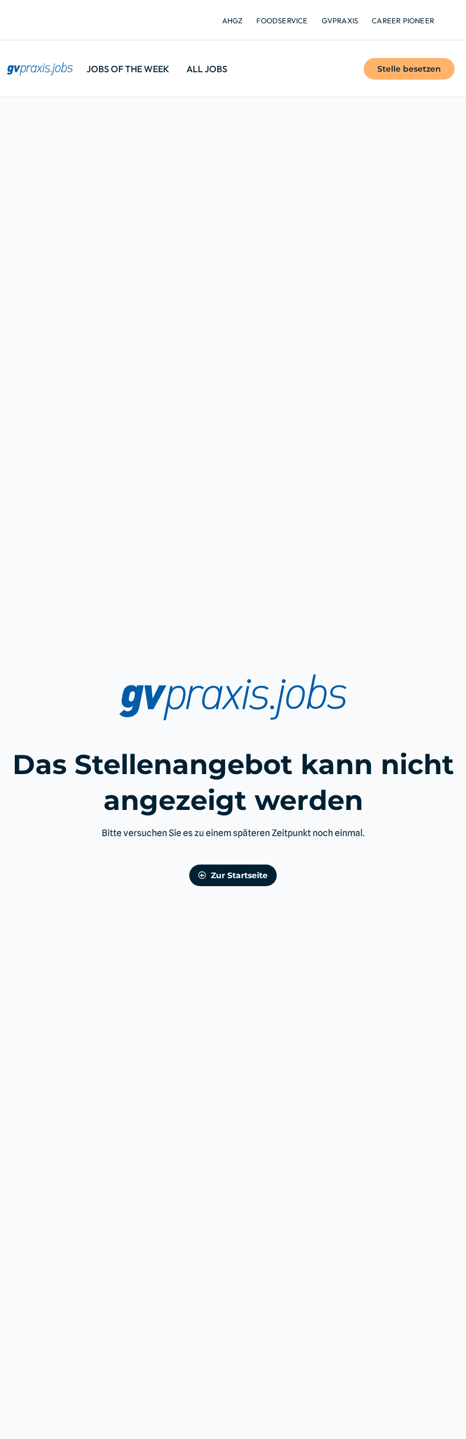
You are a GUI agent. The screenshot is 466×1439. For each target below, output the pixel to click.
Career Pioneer (403, 20)
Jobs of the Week (127, 69)
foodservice (281, 20)
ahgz (232, 20)
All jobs (206, 69)
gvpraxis (340, 20)
